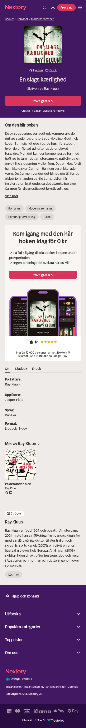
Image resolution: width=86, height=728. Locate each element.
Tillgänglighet (14, 687)
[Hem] (22, 7)
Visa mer (11, 196)
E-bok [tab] (36, 369)
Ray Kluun (51, 88)
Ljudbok (11, 428)
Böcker (9, 19)
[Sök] (44, 7)
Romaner (22, 19)
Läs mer (13, 574)
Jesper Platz (14, 400)
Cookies (73, 687)
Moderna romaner (42, 19)
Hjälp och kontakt (25, 596)
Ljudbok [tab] (21, 369)
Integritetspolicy (34, 687)
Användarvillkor (56, 687)
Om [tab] (7, 369)
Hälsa (47, 217)
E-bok (23, 428)
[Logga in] (53, 7)
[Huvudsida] (80, 7)
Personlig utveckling (21, 217)
